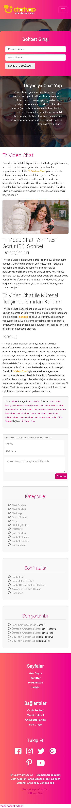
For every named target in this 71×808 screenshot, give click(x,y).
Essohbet (17, 593)
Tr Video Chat (18, 155)
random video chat (28, 409)
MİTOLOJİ (17, 529)
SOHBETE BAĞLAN (20, 66)
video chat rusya (32, 413)
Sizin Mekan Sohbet (23, 581)
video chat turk (20, 417)
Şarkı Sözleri (19, 533)
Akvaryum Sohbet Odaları (26, 589)
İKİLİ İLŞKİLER (20, 525)
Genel (15, 521)
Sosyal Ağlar (19, 545)
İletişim (35, 687)
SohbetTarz (18, 577)
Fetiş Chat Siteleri (22, 625)
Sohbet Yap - (30, 789)
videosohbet (44, 417)
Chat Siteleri (19, 509)
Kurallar (36, 678)
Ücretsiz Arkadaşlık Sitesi (26, 629)
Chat (40, 793)
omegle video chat (34, 405)
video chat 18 (16, 413)
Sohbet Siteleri (20, 541)
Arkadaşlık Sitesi (35, 720)
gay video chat (17, 405)
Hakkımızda (35, 682)
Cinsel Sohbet (20, 517)
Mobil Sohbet (35, 715)
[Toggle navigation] (63, 9)
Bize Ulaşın (35, 724)
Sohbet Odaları (20, 537)
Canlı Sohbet (35, 710)
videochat (32, 417)
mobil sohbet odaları (11, 806)
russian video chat (46, 409)
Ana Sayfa (35, 673)
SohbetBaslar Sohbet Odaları (29, 585)
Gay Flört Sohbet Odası (25, 637)
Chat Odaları (34, 401)
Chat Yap (17, 513)
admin (14, 401)
